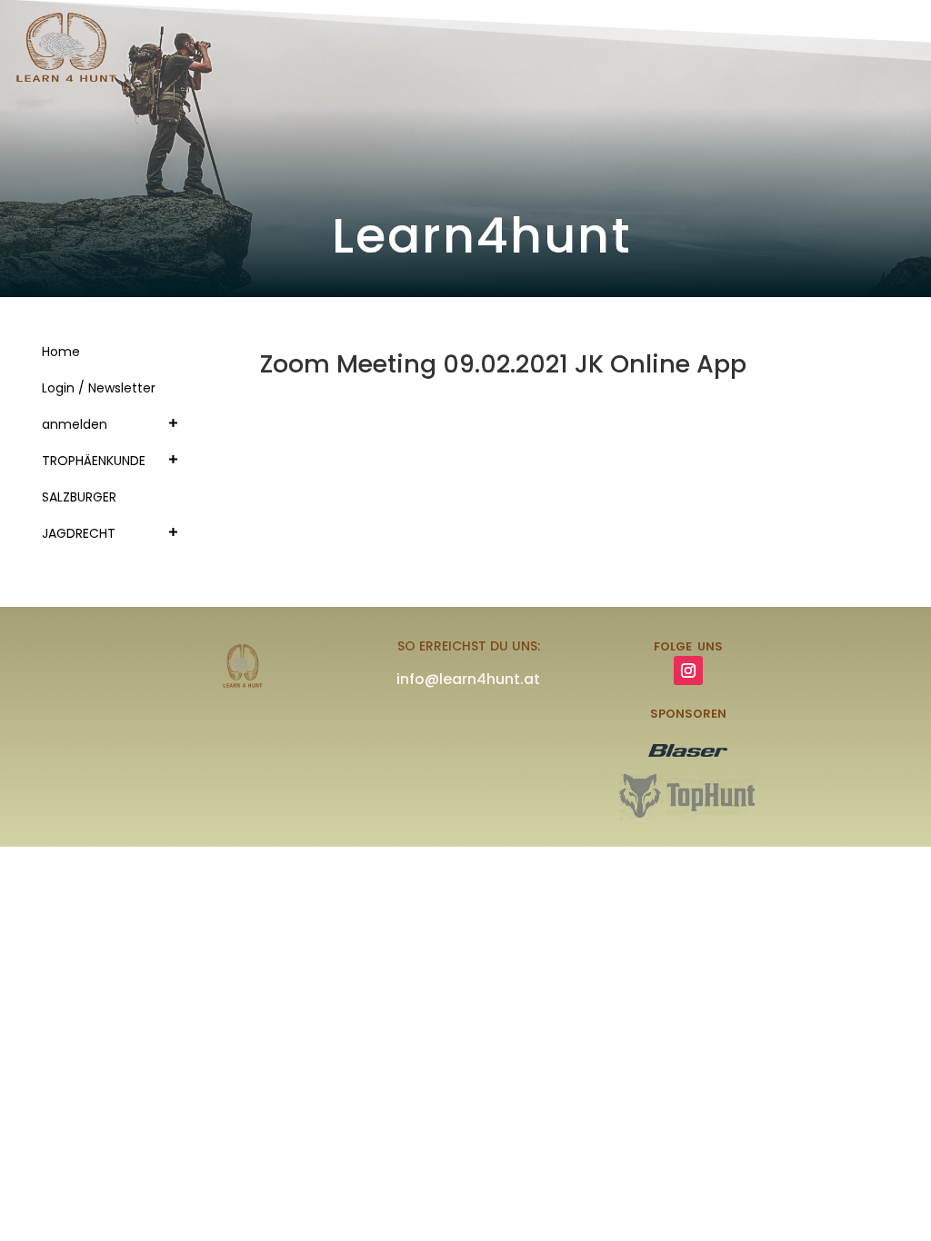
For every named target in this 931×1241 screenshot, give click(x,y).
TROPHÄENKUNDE (93, 461)
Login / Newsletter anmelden (98, 406)
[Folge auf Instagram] (688, 670)
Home (61, 352)
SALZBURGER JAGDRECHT (79, 515)
